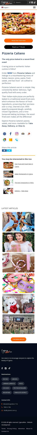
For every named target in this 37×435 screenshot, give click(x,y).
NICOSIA (5, 379)
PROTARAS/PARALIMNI (20, 388)
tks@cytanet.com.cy (10, 410)
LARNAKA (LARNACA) (9, 383)
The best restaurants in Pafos (24, 183)
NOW (9, 73)
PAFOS (21, 383)
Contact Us (5, 431)
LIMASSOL (15, 379)
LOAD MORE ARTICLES (18, 339)
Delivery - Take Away (21, 191)
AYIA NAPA (6, 388)
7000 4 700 (7, 407)
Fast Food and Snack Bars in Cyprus (24, 165)
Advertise (21, 428)
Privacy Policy (12, 428)
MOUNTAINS (6, 392)
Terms (3, 428)
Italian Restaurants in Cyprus (24, 174)
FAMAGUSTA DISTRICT (21, 392)
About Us (29, 428)
